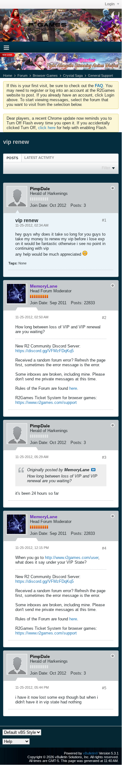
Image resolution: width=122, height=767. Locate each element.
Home (7, 75)
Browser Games (45, 75)
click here (47, 127)
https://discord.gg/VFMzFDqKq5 (44, 350)
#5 (104, 688)
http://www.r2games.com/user (71, 557)
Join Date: (39, 205)
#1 (104, 220)
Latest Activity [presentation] (39, 157)
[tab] (12, 158)
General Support (100, 75)
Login (110, 4)
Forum (22, 75)
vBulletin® (90, 753)
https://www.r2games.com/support (46, 402)
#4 (104, 548)
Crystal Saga (73, 75)
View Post (93, 469)
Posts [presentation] (12, 158)
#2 (104, 318)
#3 (104, 457)
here (73, 388)
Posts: (76, 205)
